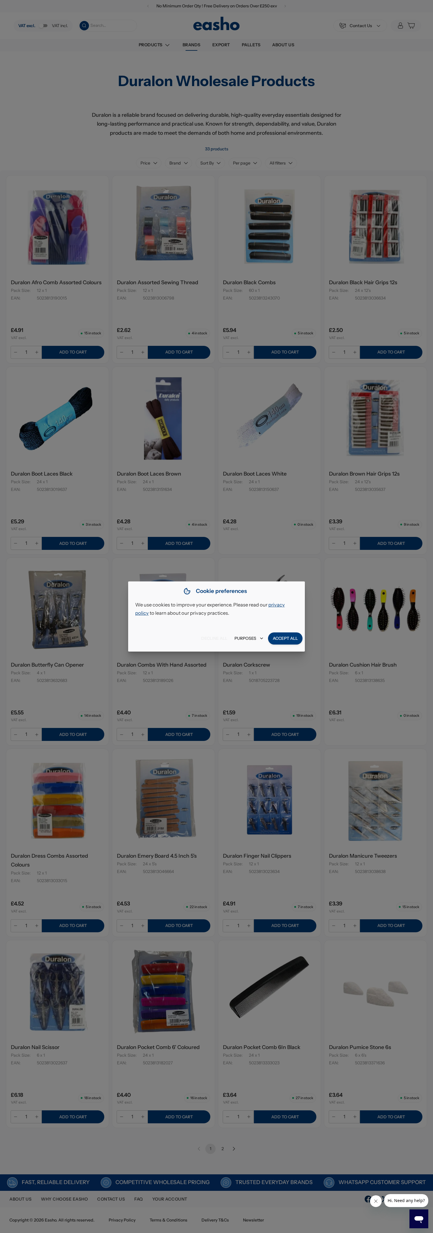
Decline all (214, 638)
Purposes (245, 638)
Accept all (285, 638)
